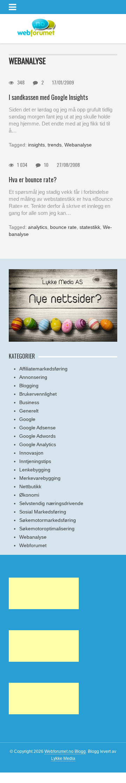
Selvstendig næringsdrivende (51, 503)
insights (36, 145)
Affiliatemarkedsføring (43, 369)
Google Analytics (37, 444)
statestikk (89, 227)
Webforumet (33, 545)
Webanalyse (78, 145)
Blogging (28, 385)
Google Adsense (37, 427)
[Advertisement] (44, 593)
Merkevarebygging (40, 478)
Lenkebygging (34, 469)
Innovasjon (31, 453)
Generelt (28, 411)
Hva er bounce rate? (33, 179)
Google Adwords (37, 436)
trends (55, 145)
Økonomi (29, 495)
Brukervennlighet (38, 394)
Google (27, 419)
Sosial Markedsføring (42, 512)
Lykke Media (63, 758)
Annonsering (33, 377)
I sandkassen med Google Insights (48, 97)
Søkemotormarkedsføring (47, 520)
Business (29, 402)
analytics (37, 227)
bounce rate (63, 227)
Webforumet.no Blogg (65, 751)
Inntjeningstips (35, 461)
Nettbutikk (30, 486)
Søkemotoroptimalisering (47, 528)
